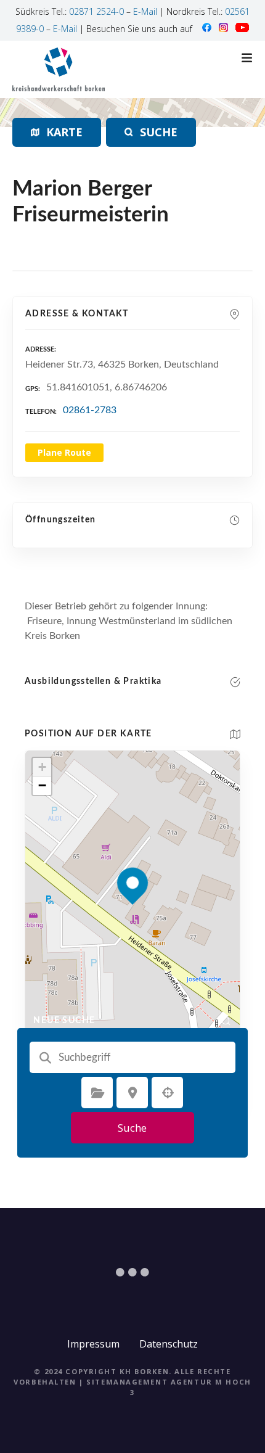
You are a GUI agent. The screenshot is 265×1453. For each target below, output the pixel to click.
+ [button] (42, 767)
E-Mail (145, 11)
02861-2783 (89, 410)
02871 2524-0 (96, 11)
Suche (132, 1128)
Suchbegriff (45, 1057)
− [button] (42, 785)
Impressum (93, 1344)
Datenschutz (168, 1344)
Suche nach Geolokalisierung (167, 1092)
